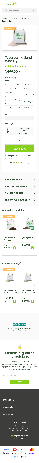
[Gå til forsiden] (11, 4)
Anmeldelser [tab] (14, 193)
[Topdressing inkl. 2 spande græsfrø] (28, 224)
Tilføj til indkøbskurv (32, 247)
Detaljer (14, 247)
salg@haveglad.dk (21, 436)
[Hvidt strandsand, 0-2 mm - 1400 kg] (28, 277)
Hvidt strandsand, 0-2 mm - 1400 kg (28, 291)
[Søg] (34, 10)
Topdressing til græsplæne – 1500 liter (9, 238)
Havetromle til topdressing (24, 129)
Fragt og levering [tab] (17, 200)
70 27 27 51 (20, 438)
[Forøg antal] (31, 141)
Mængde (8, 114)
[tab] (19, 179)
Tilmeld (19, 381)
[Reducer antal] (8, 141)
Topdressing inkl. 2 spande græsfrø (28, 238)
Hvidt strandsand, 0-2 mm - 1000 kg (10, 291)
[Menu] (35, 5)
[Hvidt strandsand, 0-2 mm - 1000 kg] (10, 277)
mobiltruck (17, 162)
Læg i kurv (19, 148)
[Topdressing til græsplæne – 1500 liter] (10, 224)
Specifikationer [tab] (16, 186)
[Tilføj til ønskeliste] (15, 246)
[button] (19, 66)
